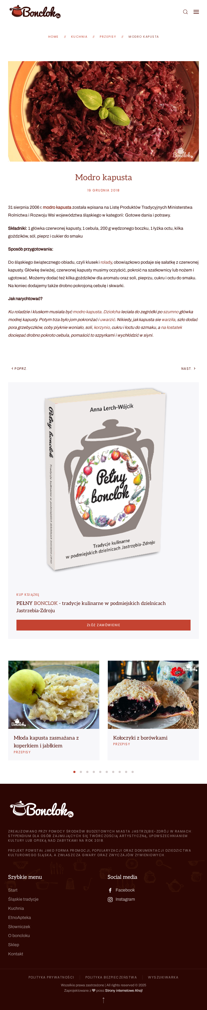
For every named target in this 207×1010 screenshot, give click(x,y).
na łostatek (171, 327)
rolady (106, 262)
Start (13, 890)
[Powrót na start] (35, 11)
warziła (168, 319)
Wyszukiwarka (163, 977)
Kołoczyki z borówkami (140, 738)
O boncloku (19, 935)
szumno (170, 311)
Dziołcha (111, 311)
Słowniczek (19, 926)
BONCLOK (46, 603)
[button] (185, 11)
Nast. (187, 368)
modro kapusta (57, 207)
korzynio (102, 327)
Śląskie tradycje (23, 899)
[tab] (74, 772)
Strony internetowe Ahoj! (124, 990)
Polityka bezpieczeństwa (111, 977)
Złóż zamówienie (103, 625)
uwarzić (107, 319)
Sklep (13, 944)
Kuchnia (16, 908)
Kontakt (15, 954)
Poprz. (21, 368)
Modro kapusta (144, 36)
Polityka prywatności (51, 977)
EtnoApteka (19, 917)
